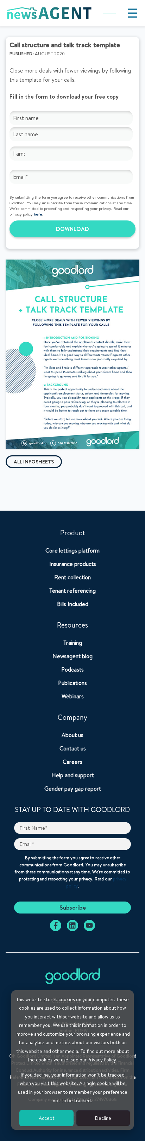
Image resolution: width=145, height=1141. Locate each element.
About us (72, 735)
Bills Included (72, 604)
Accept (47, 1118)
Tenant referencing (72, 590)
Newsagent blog (72, 656)
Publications (72, 683)
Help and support (72, 775)
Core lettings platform (72, 550)
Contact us (72, 748)
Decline (103, 1118)
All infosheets (34, 461)
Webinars (73, 696)
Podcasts (72, 669)
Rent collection (72, 577)
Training (72, 643)
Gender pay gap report (72, 788)
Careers (72, 762)
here (38, 214)
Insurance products (72, 564)
